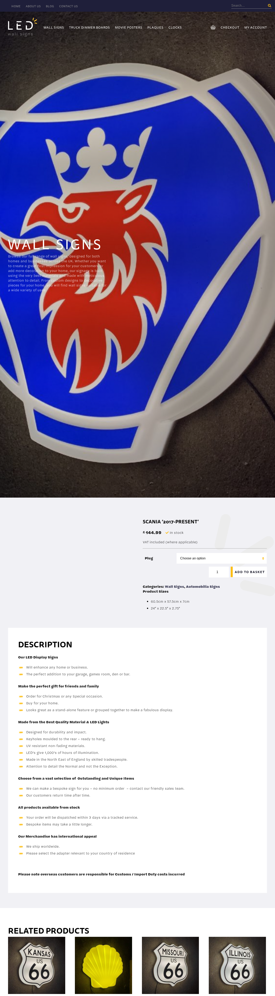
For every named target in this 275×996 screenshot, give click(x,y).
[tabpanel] (137, 265)
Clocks (175, 27)
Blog (50, 6)
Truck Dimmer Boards (89, 27)
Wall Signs (53, 27)
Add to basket (250, 571)
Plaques (155, 27)
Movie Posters (128, 27)
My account (255, 27)
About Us (33, 6)
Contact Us (68, 6)
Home (16, 6)
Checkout (230, 27)
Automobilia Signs (203, 586)
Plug (149, 558)
